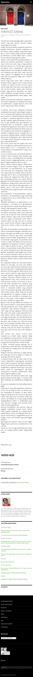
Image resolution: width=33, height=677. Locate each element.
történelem (4, 627)
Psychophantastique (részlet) (10, 463)
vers (2, 620)
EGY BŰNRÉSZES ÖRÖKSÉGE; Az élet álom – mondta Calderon (16, 550)
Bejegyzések (4, 28)
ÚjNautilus (5, 2)
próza (11, 455)
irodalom (5, 455)
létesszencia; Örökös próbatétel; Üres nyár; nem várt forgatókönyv (16, 569)
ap (10, 445)
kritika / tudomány (6, 611)
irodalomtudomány (6, 624)
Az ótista (3, 559)
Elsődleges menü (31, 2)
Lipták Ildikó (18, 35)
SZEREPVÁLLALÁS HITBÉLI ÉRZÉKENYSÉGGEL (13, 573)
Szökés (3, 576)
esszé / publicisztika (6, 604)
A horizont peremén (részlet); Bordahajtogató (14, 535)
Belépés (3, 660)
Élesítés (7, 470)
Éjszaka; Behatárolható (7, 562)
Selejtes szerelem (6, 538)
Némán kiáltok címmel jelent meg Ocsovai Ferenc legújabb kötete (15, 531)
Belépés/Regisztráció (7, 601)
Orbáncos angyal (6, 527)
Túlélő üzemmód (6, 565)
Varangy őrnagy (5, 546)
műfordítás (4, 617)
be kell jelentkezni (23, 482)
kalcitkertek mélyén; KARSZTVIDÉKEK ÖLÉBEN (14, 579)
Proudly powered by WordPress (8, 675)
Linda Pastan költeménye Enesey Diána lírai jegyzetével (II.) (16, 554)
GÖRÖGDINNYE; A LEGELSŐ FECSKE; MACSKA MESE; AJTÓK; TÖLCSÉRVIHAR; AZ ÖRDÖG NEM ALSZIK (16, 542)
